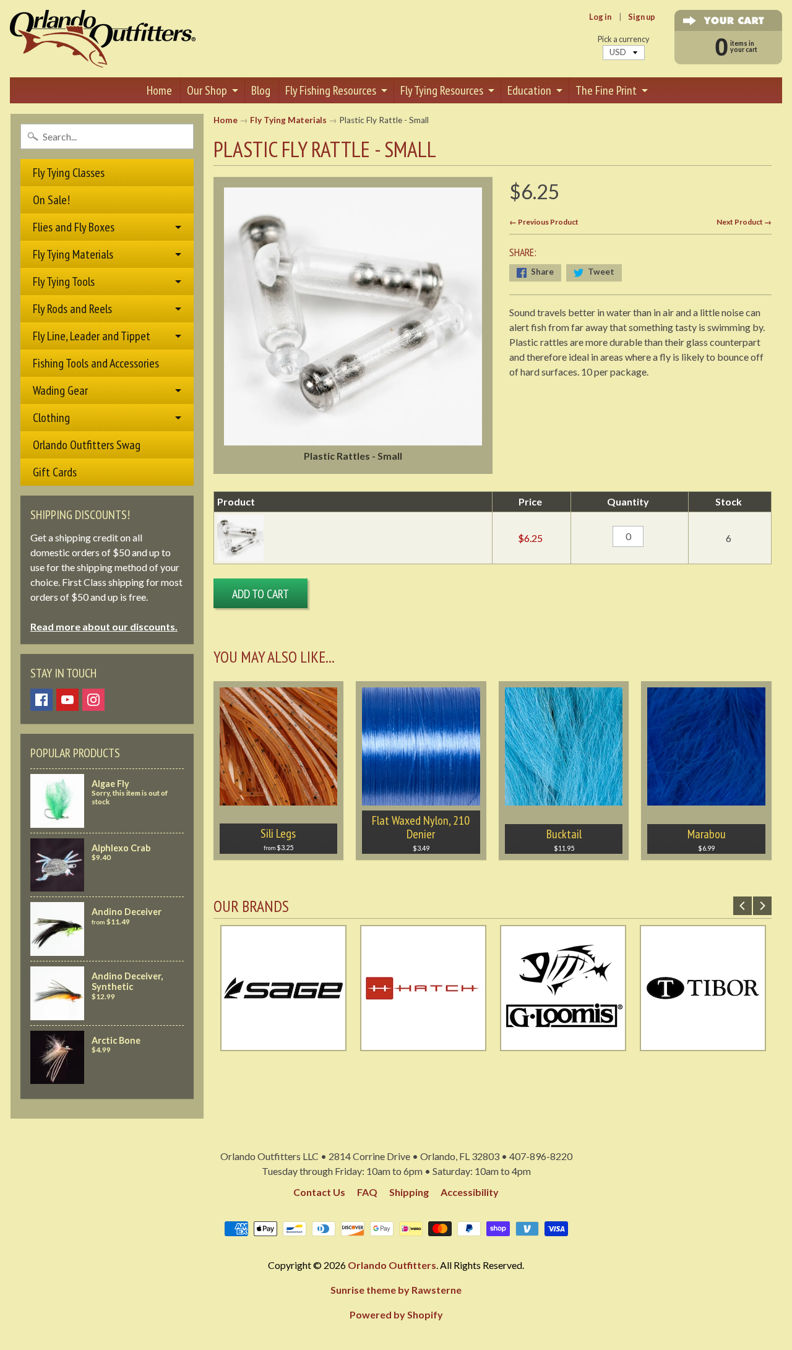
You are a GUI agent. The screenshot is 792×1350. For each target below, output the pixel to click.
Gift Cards (55, 472)
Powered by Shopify (396, 1314)
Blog (260, 90)
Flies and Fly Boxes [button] (73, 227)
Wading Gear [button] (60, 390)
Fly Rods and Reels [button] (72, 309)
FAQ (367, 1192)
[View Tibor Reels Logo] (703, 1043)
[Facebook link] (41, 700)
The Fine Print (606, 90)
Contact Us (319, 1192)
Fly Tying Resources (441, 90)
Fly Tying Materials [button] (73, 254)
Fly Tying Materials (288, 120)
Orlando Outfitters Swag (86, 445)
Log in (600, 17)
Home (159, 90)
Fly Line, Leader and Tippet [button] (91, 336)
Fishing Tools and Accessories (96, 363)
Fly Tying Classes (69, 173)
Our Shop (207, 90)
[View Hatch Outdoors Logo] (423, 1043)
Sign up (641, 17)
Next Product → (744, 221)
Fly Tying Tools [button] (64, 281)
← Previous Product (544, 221)
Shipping (409, 1192)
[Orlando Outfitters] (103, 38)
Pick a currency (624, 39)
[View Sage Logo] (283, 1043)
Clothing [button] (51, 418)
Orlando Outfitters (392, 1265)
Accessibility (470, 1192)
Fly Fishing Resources (330, 90)
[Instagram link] (93, 700)
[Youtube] (67, 700)
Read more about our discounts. (104, 626)
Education (529, 90)
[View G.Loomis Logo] (563, 1043)
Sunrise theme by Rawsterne (396, 1290)
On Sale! (51, 200)
